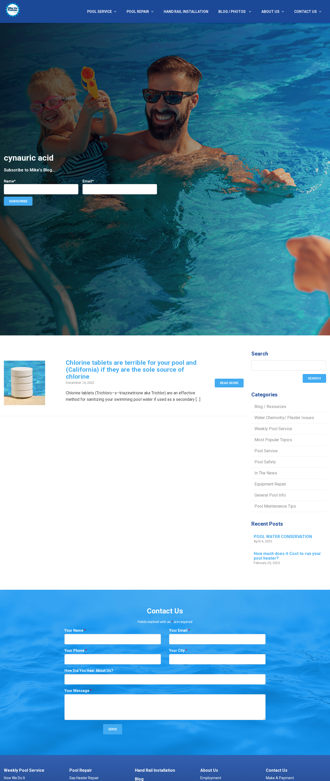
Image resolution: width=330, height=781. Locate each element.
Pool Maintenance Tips (275, 506)
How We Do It (14, 778)
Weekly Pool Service (273, 428)
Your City (178, 650)
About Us (270, 12)
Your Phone (75, 650)
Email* (88, 181)
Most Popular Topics (273, 439)
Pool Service (99, 12)
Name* (10, 181)
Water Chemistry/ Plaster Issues (284, 417)
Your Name (75, 630)
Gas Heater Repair (84, 778)
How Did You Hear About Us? (88, 671)
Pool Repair (138, 12)
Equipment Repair (270, 484)
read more (229, 383)
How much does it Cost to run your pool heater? (287, 556)
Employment (210, 778)
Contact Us (305, 12)
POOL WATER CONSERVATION (283, 536)
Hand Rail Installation (186, 12)
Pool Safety (265, 461)
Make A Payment (280, 778)
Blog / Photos (232, 12)
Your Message (78, 691)
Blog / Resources (270, 406)
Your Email (179, 630)
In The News (265, 473)
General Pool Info (270, 495)
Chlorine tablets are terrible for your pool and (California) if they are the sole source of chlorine (131, 369)
